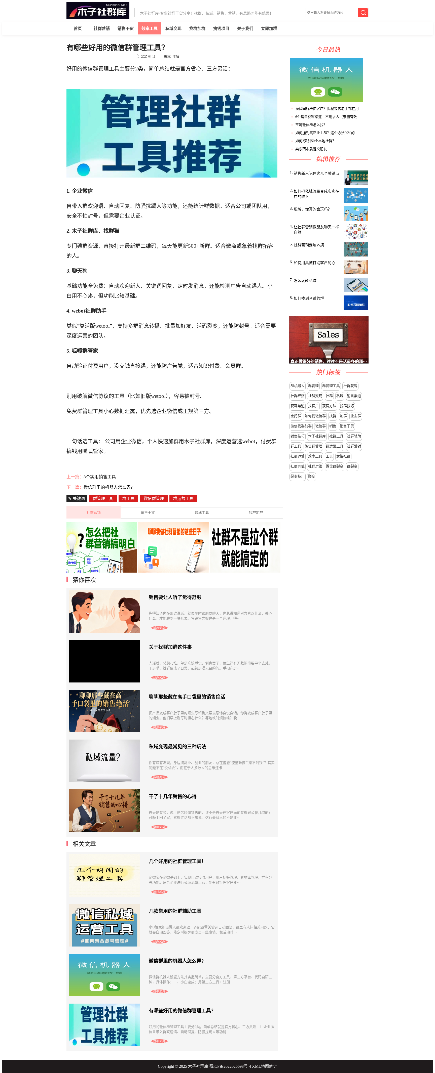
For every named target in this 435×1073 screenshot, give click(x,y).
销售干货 (126, 28)
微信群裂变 (334, 466)
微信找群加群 (301, 426)
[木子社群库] (97, 17)
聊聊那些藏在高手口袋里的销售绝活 (187, 697)
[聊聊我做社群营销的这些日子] (173, 571)
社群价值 (298, 466)
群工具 (296, 446)
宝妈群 (296, 416)
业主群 (355, 416)
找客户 (313, 406)
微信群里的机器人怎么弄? (108, 487)
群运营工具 (334, 446)
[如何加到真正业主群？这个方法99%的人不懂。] (366, 100)
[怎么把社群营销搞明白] (101, 571)
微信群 (320, 426)
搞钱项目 (221, 28)
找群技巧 (347, 406)
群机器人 (298, 386)
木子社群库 (317, 436)
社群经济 (298, 396)
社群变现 (315, 396)
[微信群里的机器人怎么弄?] (326, 100)
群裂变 (352, 466)
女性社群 (343, 456)
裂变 (311, 476)
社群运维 (315, 466)
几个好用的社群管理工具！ (177, 861)
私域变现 (173, 28)
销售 (332, 426)
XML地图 (260, 1066)
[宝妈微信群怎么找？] (365, 100)
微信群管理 (313, 446)
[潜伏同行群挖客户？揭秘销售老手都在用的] (363, 100)
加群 (343, 416)
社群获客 (350, 386)
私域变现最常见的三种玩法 (177, 746)
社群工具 (336, 436)
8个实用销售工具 (100, 477)
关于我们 (245, 28)
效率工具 (149, 28)
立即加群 (269, 28)
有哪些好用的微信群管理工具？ (182, 1010)
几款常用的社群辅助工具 (175, 911)
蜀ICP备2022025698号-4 (230, 1066)
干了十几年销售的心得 (173, 796)
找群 (332, 416)
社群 (329, 396)
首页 (78, 28)
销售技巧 (298, 436)
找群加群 (197, 28)
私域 (339, 396)
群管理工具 (331, 386)
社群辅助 (354, 436)
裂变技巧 (298, 476)
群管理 (313, 386)
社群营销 (102, 28)
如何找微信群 (315, 416)
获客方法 (329, 406)
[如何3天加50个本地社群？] (367, 100)
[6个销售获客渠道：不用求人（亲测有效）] (364, 100)
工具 (329, 456)
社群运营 (298, 456)
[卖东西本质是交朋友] (368, 100)
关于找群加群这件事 (170, 647)
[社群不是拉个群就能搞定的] (245, 571)
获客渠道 (298, 406)
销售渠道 (354, 396)
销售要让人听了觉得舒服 (175, 597)
